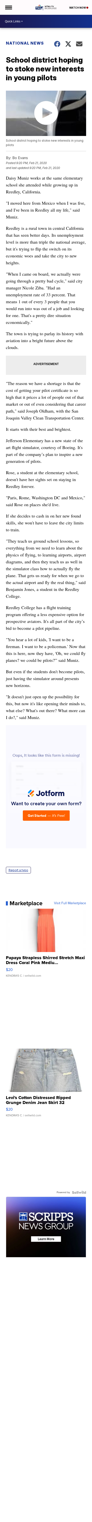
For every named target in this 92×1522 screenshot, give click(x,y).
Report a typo (18, 870)
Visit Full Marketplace (70, 903)
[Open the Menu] (8, 7)
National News (25, 43)
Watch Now (77, 7)
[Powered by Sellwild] (79, 1192)
